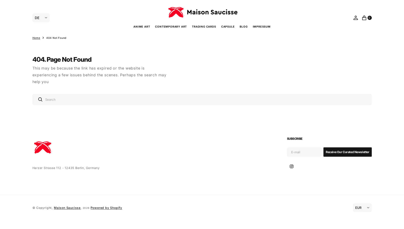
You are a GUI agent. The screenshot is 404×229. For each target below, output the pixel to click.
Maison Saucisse (67, 207)
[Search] (40, 99)
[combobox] (202, 99)
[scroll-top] (397, 222)
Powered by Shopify (106, 207)
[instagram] (291, 166)
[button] (355, 18)
